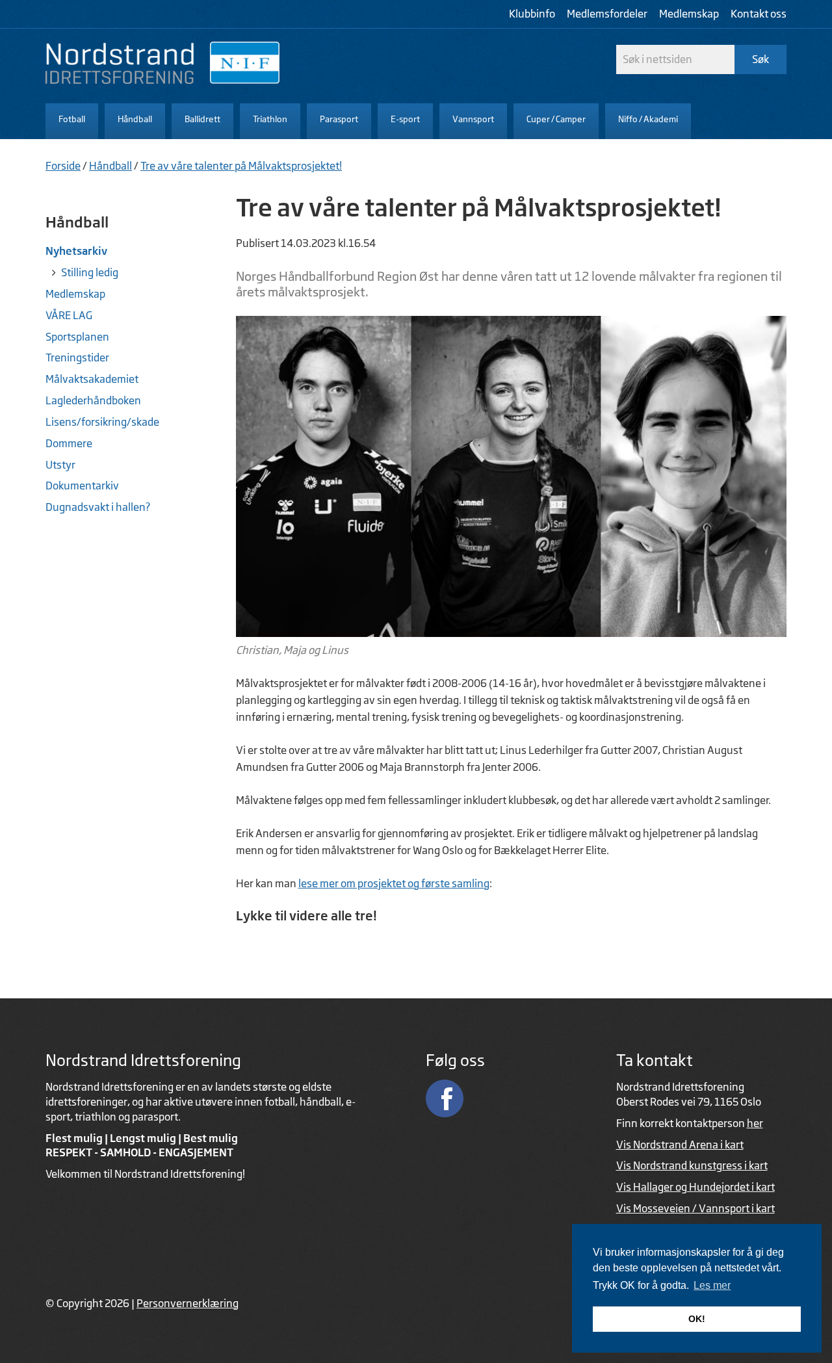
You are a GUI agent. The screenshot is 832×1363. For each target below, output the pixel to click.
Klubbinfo (532, 13)
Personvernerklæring (187, 1303)
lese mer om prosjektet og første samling (393, 883)
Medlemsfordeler (607, 13)
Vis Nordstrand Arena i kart (680, 1144)
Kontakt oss (758, 13)
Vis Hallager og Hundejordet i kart (695, 1186)
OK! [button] (696, 1319)
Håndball (110, 165)
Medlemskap (689, 13)
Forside (63, 165)
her (755, 1123)
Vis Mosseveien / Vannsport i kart (695, 1208)
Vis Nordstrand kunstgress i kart (692, 1165)
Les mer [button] (712, 1285)
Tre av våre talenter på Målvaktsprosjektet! (241, 165)
